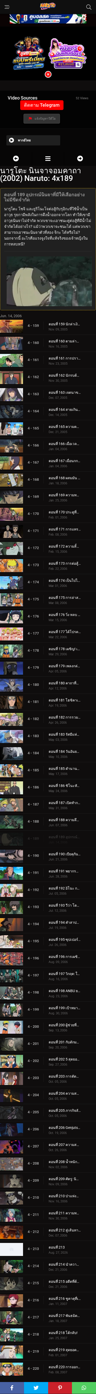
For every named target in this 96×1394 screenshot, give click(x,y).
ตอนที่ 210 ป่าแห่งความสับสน (65, 1196)
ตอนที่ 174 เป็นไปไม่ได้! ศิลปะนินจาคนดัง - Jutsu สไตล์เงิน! (65, 580)
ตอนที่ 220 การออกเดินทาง (65, 1367)
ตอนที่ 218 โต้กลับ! (63, 1333)
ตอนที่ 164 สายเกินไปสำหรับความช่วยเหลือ (65, 410)
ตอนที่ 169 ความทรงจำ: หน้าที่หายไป (65, 495)
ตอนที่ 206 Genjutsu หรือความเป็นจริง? (65, 1128)
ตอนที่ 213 (57, 1247)
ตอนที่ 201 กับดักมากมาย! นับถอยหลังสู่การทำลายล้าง (65, 1042)
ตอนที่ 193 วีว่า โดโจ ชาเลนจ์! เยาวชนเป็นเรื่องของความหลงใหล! (65, 905)
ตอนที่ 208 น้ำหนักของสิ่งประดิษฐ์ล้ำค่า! (65, 1162)
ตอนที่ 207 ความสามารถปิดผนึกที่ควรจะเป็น (65, 1145)
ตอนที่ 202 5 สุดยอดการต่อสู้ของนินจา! (65, 1059)
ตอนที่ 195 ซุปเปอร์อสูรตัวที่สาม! (65, 939)
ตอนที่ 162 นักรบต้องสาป (65, 375)
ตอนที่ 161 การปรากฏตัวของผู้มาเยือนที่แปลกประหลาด (65, 358)
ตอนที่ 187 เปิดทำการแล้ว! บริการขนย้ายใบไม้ (65, 803)
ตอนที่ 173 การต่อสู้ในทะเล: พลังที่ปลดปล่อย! (65, 563)
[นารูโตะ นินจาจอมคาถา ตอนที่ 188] (16, 158)
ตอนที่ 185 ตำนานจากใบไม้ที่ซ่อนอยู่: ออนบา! (65, 769)
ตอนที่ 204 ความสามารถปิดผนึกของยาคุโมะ (65, 1093)
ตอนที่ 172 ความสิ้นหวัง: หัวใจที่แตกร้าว (65, 546)
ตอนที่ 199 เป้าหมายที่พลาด (65, 1008)
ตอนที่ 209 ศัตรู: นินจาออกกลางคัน (65, 1179)
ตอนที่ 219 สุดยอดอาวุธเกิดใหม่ (65, 1350)
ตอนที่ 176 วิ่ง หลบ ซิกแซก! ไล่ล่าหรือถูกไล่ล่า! (65, 615)
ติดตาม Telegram (42, 105)
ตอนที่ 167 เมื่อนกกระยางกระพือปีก (65, 461)
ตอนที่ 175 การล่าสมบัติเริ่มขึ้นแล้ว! (65, 598)
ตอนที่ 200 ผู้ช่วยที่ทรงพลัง (65, 1025)
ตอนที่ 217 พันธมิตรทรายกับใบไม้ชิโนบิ (65, 1316)
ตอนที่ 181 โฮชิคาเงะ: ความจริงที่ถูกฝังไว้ (65, 700)
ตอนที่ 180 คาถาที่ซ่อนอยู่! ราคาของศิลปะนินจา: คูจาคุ (65, 683)
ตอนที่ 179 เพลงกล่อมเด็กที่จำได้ (65, 666)
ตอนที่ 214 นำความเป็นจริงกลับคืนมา (65, 1264)
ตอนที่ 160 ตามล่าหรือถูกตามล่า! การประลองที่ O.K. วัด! (65, 341)
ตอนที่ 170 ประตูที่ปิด (65, 512)
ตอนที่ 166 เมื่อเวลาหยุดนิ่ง (65, 444)
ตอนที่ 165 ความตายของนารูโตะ (65, 427)
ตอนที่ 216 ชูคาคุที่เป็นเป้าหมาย (65, 1299)
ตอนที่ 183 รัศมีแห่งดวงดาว (65, 734)
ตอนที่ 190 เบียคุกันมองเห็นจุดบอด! (65, 854)
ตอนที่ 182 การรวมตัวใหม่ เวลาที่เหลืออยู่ (65, 717)
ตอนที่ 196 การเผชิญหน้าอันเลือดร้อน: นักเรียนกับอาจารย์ (65, 957)
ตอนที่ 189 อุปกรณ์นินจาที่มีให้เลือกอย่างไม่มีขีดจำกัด (65, 837)
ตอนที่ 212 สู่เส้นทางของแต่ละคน (65, 1230)
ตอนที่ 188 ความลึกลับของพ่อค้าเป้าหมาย (65, 820)
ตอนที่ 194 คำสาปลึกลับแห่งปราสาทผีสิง (65, 922)
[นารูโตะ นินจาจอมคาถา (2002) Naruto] (48, 158)
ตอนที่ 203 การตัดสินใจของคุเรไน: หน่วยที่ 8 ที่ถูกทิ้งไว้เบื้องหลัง (65, 1076)
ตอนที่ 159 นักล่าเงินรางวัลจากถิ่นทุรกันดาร (65, 324)
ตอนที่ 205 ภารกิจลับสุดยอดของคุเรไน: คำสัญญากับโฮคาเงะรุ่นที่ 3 (65, 1110)
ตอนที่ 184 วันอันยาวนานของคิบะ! (65, 751)
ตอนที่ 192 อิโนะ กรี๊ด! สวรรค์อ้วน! (65, 888)
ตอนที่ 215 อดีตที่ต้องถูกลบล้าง (65, 1281)
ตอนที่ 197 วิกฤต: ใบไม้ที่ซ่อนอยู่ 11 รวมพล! (65, 974)
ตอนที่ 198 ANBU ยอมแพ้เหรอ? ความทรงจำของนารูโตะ (65, 991)
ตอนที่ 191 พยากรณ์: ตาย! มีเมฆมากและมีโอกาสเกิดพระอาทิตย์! (65, 871)
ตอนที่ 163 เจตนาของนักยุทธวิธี (65, 392)
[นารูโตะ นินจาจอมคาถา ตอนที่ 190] (80, 158)
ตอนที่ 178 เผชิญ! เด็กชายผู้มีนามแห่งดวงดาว (65, 649)
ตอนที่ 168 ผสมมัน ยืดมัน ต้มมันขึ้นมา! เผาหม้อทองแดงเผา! (65, 478)
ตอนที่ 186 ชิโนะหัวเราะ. (65, 786)
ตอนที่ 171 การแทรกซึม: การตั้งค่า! (65, 529)
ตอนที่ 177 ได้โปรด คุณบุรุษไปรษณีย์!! (65, 632)
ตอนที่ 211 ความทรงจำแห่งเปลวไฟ (65, 1213)
